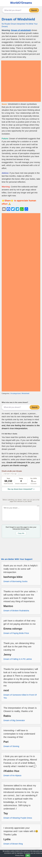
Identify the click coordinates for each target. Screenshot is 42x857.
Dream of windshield (21, 30)
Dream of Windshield (18, 19)
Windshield (25, 393)
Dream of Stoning (11, 746)
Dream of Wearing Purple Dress (17, 818)
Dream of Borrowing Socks (15, 581)
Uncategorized (15, 393)
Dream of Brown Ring (13, 844)
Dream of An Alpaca (12, 775)
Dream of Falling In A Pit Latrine (17, 659)
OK (28, 855)
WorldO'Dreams (21, 2)
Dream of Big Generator (14, 720)
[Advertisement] (21, 81)
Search (34, 10)
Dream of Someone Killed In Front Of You (20, 696)
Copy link (21, 533)
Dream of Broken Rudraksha (16, 611)
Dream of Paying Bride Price (16, 633)
